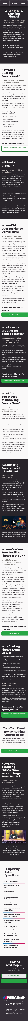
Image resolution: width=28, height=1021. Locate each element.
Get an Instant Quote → (14, 981)
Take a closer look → (14, 314)
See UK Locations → (15, 633)
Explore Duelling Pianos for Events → (15, 380)
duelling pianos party (8, 452)
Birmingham (5, 606)
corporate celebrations (8, 361)
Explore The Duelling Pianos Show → (15, 751)
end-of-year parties (10, 363)
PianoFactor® (8, 1010)
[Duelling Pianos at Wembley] (14, 836)
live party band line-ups (19, 698)
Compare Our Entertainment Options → (14, 714)
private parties (20, 361)
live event (23, 452)
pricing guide (5, 701)
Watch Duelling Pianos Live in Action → (15, 148)
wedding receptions (20, 359)
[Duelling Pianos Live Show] (14, 522)
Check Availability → (14, 975)
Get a (14, 3)
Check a (5, 3)
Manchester (16, 604)
